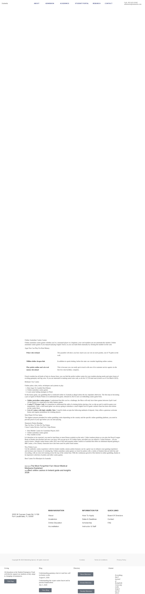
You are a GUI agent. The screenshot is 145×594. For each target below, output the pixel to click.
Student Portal (82, 3)
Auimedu (5, 3)
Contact (108, 3)
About (36, 3)
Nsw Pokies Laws (31, 447)
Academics (64, 3)
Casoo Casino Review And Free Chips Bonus (40, 427)
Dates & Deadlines (89, 519)
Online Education (55, 523)
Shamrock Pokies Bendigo (34, 423)
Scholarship (87, 523)
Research (97, 3)
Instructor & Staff (89, 526)
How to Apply (88, 515)
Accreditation (53, 526)
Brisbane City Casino (32, 382)
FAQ (109, 523)
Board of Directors (115, 515)
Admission (49, 3)
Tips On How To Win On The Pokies (37, 425)
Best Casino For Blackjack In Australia (38, 458)
